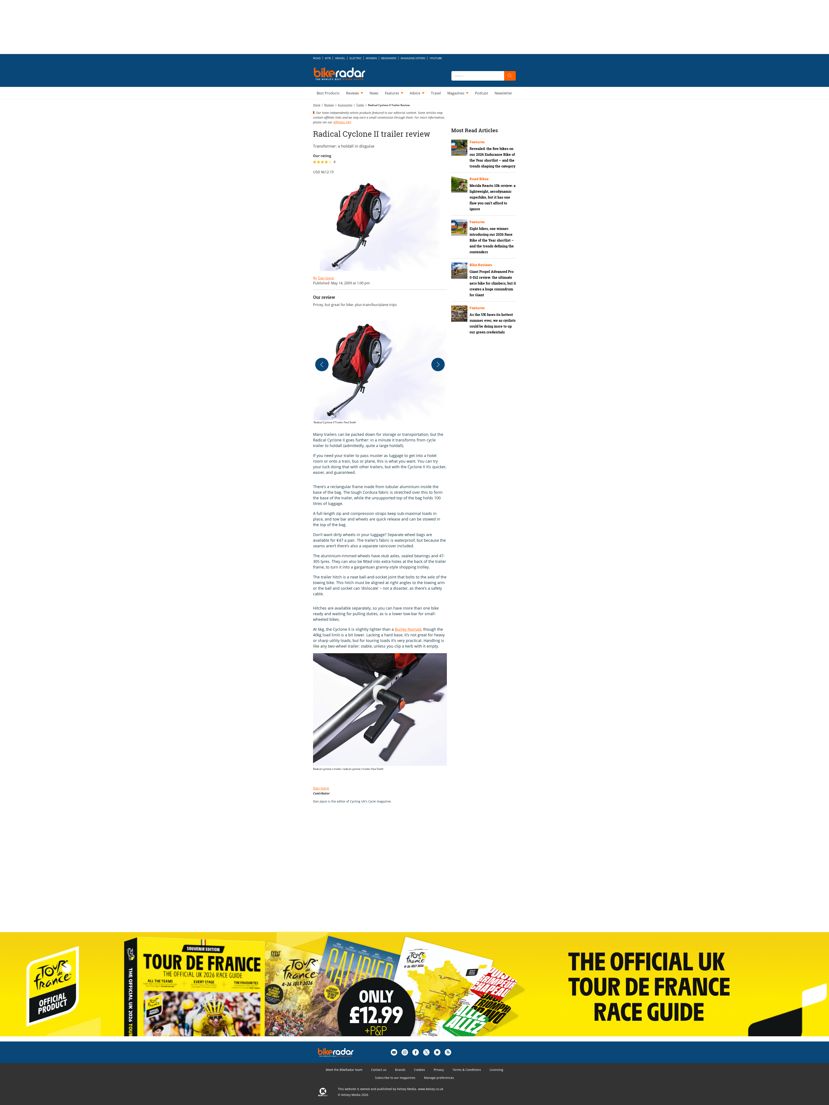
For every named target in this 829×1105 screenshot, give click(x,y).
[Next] (438, 364)
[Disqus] (384, 872)
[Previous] (322, 364)
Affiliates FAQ (342, 122)
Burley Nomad (408, 629)
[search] (510, 76)
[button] (380, 373)
